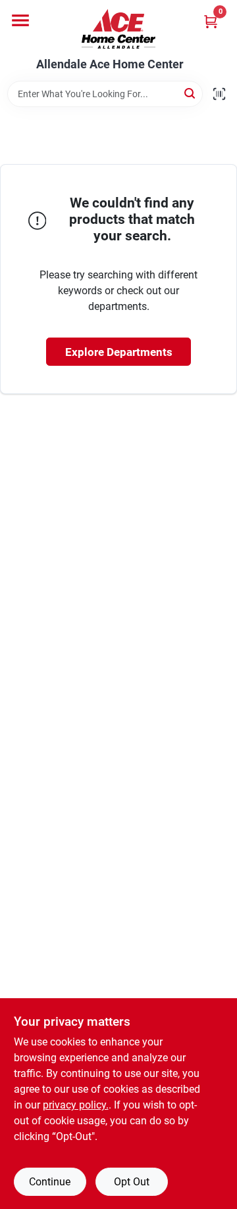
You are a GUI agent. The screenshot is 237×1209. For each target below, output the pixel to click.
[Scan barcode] (219, 94)
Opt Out (131, 1182)
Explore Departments (118, 352)
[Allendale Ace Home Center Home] (118, 29)
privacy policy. (76, 1105)
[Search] (190, 93)
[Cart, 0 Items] (210, 21)
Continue (49, 1182)
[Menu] (20, 20)
